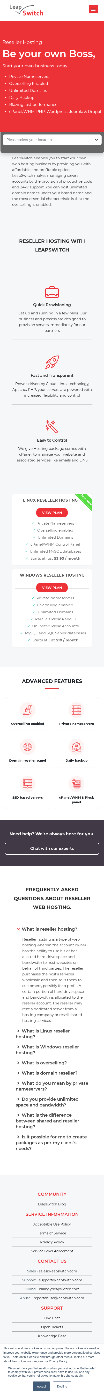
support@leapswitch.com (60, 1280)
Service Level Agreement (52, 1251)
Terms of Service (52, 1233)
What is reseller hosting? (49, 929)
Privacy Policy (52, 1242)
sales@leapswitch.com (58, 1271)
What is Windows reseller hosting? (47, 1049)
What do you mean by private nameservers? (52, 1086)
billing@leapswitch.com (59, 1289)
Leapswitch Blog (52, 1204)
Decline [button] (62, 1386)
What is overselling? (44, 1063)
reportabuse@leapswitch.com (59, 1298)
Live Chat (52, 1318)
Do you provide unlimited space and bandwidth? (47, 1102)
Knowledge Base (52, 1336)
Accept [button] (41, 1386)
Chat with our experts (52, 848)
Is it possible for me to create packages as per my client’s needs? (51, 1142)
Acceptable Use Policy (52, 1224)
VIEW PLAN (52, 513)
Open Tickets (52, 1327)
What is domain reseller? (49, 1073)
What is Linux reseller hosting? (43, 1034)
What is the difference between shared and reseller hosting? (47, 1121)
